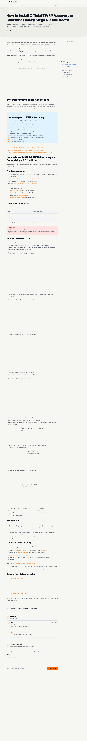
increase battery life (23, 552)
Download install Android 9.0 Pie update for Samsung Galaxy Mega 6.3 (26, 150)
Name (8, 649)
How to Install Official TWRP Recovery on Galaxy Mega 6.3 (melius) (70, 69)
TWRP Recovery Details (67, 74)
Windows (61, 1)
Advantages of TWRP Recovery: (68, 66)
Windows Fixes (61, 5)
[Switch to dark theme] (79, 2)
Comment (9, 654)
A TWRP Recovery (11, 11)
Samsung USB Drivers (22, 195)
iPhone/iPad (47, 1)
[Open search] (76, 2)
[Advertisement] (32, 477)
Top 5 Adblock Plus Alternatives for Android (23, 563)
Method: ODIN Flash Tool (68, 76)
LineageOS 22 (23, 5)
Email (34, 649)
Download (36, 222)
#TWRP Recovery (34, 608)
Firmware (48, 5)
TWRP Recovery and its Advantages (69, 64)
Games (41, 1)
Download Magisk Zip (15, 192)
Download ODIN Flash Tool (17, 197)
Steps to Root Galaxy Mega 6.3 (69, 83)
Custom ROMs (42, 5)
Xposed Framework (22, 569)
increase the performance (19, 550)
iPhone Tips (54, 5)
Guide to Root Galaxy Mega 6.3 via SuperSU (18, 578)
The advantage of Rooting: (68, 81)
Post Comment (53, 668)
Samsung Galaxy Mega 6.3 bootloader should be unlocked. (23, 179)
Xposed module (37, 569)
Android (36, 1)
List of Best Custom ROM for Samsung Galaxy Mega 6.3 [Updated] (25, 147)
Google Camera (35, 5)
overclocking (44, 550)
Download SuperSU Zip (16, 190)
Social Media (54, 1)
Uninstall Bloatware (13, 555)
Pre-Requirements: (66, 72)
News (31, 1)
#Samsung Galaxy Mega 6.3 (23, 608)
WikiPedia (9, 110)
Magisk (29, 5)
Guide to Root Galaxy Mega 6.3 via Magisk (18, 593)
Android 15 (16, 5)
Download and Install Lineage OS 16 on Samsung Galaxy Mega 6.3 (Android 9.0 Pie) (30, 152)
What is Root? (64, 78)
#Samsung (13, 608)
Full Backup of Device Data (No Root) (27, 183)
